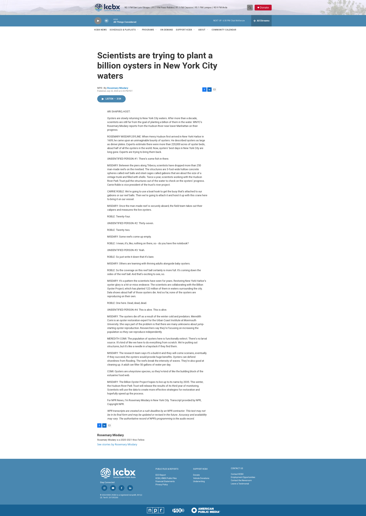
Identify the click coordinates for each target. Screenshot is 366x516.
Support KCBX (184, 30)
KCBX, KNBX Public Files (166, 478)
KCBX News (100, 30)
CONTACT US (237, 468)
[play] (98, 20)
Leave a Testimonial (240, 484)
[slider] (111, 20)
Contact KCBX (237, 474)
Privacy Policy (162, 484)
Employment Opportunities (243, 477)
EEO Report (161, 475)
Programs (148, 30)
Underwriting (199, 481)
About (201, 30)
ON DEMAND (166, 30)
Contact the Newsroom (241, 480)
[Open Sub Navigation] (138, 30)
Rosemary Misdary (117, 88)
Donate (264, 7)
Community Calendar (224, 30)
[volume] (106, 21)
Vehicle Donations (201, 478)
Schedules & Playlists (123, 30)
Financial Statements (165, 481)
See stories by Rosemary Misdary (117, 444)
